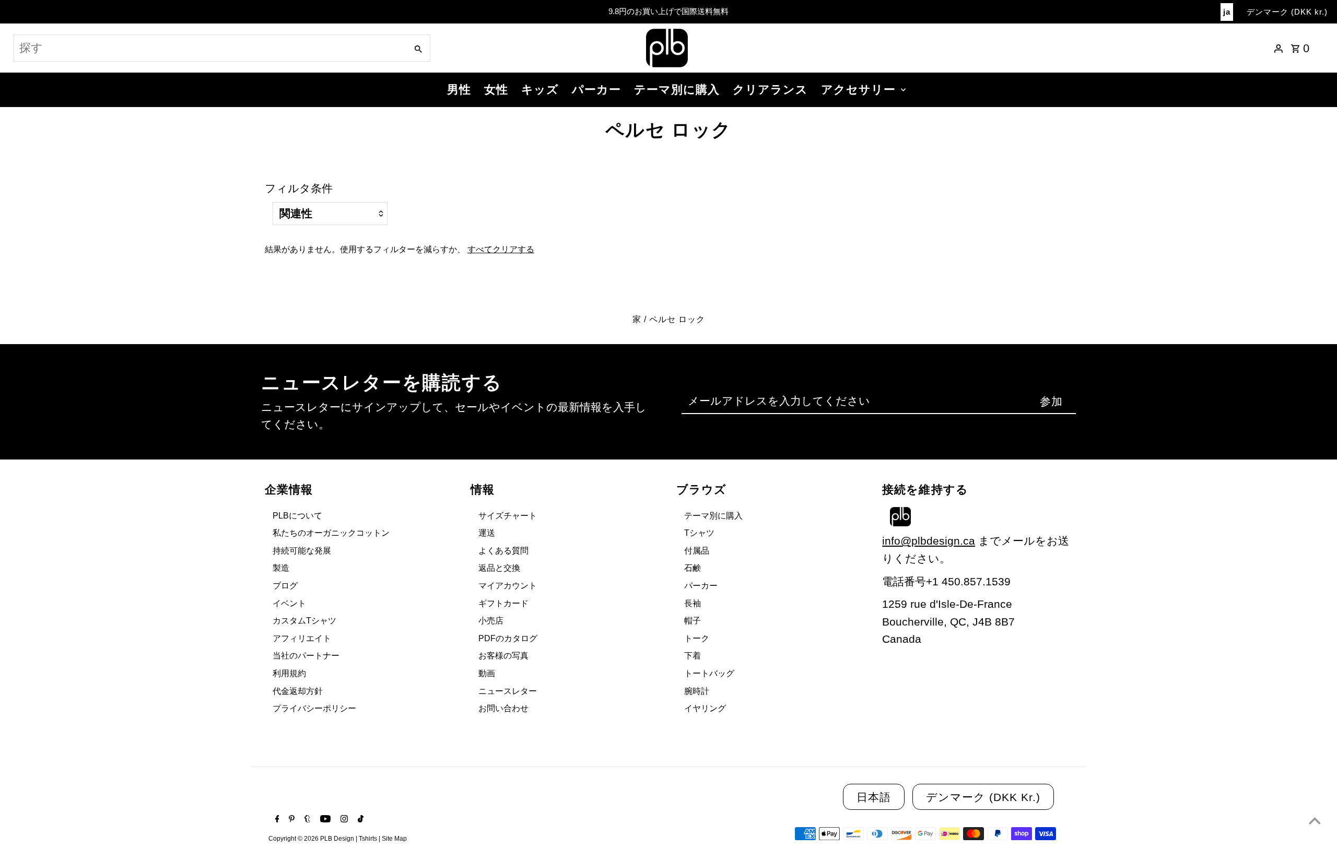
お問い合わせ (503, 708)
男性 (459, 89)
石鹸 (692, 567)
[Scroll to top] (1315, 820)
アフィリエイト (302, 638)
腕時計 (696, 691)
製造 (281, 567)
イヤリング (705, 708)
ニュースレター (507, 691)
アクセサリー (858, 89)
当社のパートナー (306, 655)
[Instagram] (343, 819)
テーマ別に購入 (677, 89)
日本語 (874, 797)
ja (1226, 11)
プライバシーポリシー (314, 708)
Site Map (394, 838)
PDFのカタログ (507, 638)
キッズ (540, 89)
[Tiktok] (359, 819)
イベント (289, 603)
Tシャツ (699, 532)
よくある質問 (503, 550)
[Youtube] (324, 819)
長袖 (692, 603)
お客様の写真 (503, 655)
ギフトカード (503, 603)
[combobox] (209, 48)
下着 (692, 655)
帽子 (692, 620)
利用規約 (289, 673)
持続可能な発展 (302, 550)
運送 (486, 532)
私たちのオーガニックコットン (331, 532)
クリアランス (770, 89)
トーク (696, 638)
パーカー (596, 89)
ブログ (285, 585)
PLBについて (297, 515)
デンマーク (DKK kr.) (1287, 11)
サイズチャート (507, 515)
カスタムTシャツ (304, 620)
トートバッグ (709, 673)
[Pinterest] (290, 819)
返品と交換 (499, 567)
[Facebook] (276, 819)
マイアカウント (507, 585)
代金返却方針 (298, 691)
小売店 (490, 620)
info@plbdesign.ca (928, 541)
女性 (496, 89)
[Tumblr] (306, 819)
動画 (486, 673)
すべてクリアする (500, 249)
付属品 (696, 550)
